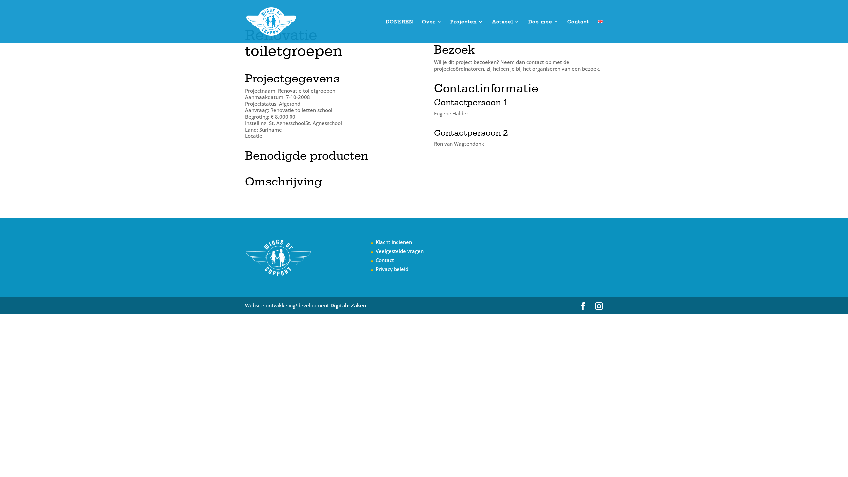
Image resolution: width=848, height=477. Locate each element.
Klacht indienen (394, 242)
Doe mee (540, 22)
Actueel (502, 22)
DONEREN (399, 22)
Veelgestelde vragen (400, 251)
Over (428, 22)
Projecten (463, 22)
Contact (578, 22)
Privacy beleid (392, 269)
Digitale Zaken (348, 305)
